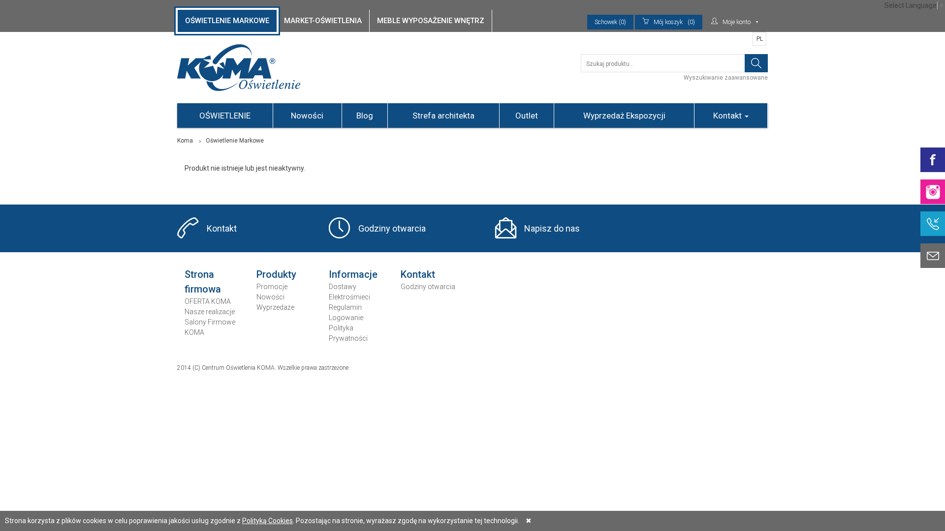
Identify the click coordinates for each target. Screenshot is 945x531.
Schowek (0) (610, 22)
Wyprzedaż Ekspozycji (624, 115)
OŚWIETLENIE (225, 115)
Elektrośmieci (349, 297)
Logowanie (346, 318)
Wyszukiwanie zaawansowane (726, 77)
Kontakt (728, 115)
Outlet (526, 115)
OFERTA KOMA (208, 301)
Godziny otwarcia (392, 228)
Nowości (307, 115)
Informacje (353, 274)
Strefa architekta (443, 115)
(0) (674, 22)
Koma (185, 140)
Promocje (271, 287)
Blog (364, 115)
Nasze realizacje (210, 312)
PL (759, 38)
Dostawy (342, 287)
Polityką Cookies (267, 521)
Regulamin (345, 307)
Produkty (276, 274)
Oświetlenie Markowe (235, 140)
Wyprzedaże (275, 307)
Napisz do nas (552, 228)
